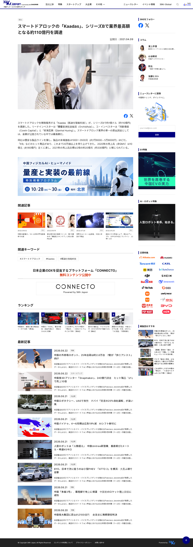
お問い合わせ (99, 543)
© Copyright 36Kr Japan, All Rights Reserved (34, 543)
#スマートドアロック (30, 258)
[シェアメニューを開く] (186, 540)
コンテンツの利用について (63, 543)
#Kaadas (50, 258)
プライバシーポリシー (84, 543)
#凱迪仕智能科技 (68, 258)
